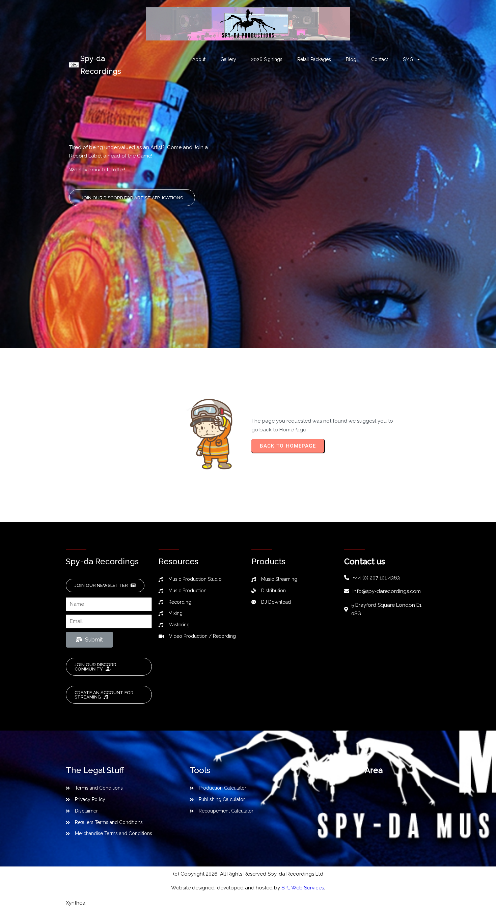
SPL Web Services (302, 888)
